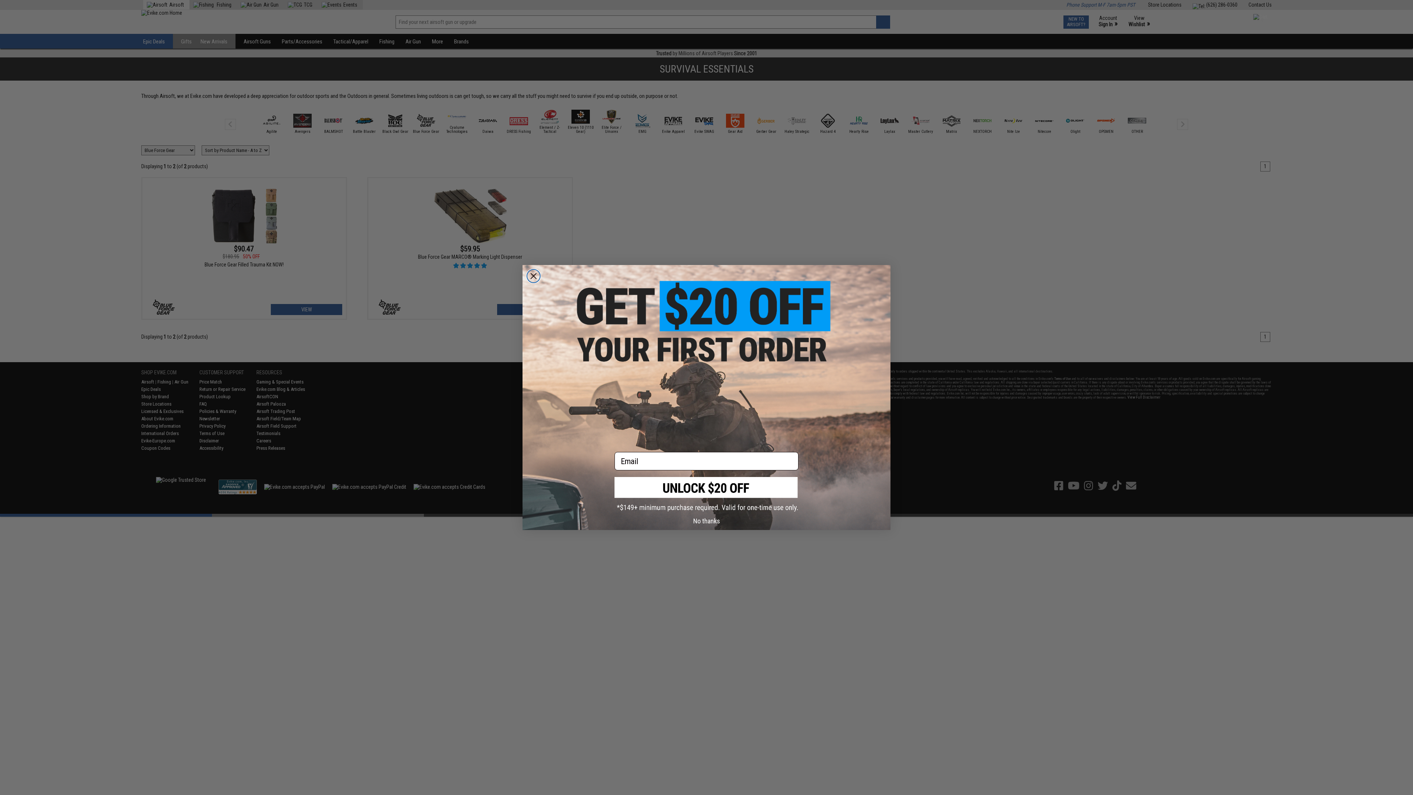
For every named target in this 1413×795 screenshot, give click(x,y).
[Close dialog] (533, 276)
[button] (706, 494)
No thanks (706, 521)
